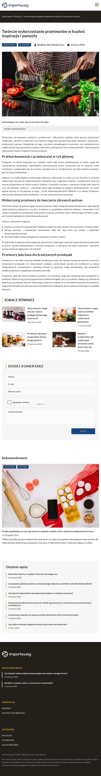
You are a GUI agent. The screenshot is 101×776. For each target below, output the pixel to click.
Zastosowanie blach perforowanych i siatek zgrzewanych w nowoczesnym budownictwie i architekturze (50, 604)
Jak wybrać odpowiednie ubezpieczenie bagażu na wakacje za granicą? (40, 593)
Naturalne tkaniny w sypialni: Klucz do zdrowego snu (32, 574)
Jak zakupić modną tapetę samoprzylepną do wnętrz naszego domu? (35, 673)
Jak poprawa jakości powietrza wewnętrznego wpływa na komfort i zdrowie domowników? (50, 583)
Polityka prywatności (13, 713)
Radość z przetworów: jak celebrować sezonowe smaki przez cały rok (86, 340)
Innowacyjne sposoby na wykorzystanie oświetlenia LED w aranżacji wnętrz (43, 615)
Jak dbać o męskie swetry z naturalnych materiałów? (28, 683)
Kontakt (6, 708)
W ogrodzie (8, 740)
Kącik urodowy (10, 745)
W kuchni (25, 45)
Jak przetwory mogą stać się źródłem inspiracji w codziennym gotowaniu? (87, 315)
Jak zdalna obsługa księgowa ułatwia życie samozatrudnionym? (37, 624)
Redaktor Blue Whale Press (50, 45)
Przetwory (9, 45)
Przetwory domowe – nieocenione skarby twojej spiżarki (37, 336)
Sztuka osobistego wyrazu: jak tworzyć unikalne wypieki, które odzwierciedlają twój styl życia (48, 531)
